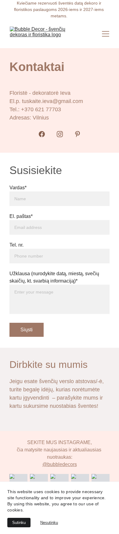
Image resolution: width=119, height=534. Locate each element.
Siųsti (26, 329)
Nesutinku (49, 522)
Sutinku (19, 522)
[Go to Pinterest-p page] (77, 134)
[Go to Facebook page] (42, 134)
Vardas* (18, 187)
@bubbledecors (59, 464)
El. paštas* (21, 216)
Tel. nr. (16, 244)
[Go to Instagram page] (60, 134)
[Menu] (105, 34)
